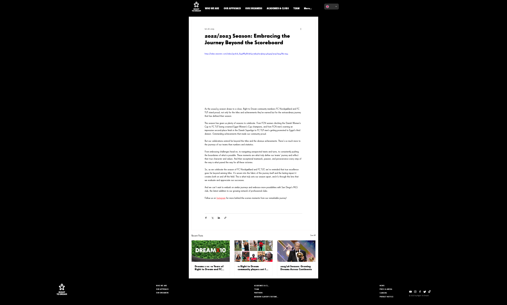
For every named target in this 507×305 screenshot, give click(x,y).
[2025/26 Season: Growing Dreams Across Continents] (296, 251)
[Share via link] (225, 217)
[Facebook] (420, 291)
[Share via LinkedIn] (219, 217)
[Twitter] (424, 291)
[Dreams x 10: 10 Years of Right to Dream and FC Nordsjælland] (211, 251)
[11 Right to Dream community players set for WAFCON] (253, 251)
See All (313, 235)
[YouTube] (410, 291)
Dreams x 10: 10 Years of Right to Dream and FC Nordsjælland (209, 268)
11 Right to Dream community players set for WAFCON (253, 268)
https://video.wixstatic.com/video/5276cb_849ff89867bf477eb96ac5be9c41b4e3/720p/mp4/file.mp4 (246, 54)
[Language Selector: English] (331, 7)
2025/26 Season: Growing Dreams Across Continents (296, 268)
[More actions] (300, 29)
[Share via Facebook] (206, 217)
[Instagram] (415, 291)
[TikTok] (429, 291)
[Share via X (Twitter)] (212, 217)
